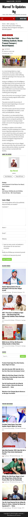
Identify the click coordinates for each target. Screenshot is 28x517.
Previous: (13, 184)
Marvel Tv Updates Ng (14, 9)
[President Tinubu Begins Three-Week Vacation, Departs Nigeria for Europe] (14, 414)
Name (4, 227)
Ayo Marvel (7, 49)
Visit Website (8, 176)
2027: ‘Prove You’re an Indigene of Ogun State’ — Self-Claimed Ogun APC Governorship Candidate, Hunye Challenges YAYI (13, 315)
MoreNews (10, 515)
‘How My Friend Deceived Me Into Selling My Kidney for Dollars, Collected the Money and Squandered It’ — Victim (12, 385)
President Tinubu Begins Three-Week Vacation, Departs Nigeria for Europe (13, 364)
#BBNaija (6, 472)
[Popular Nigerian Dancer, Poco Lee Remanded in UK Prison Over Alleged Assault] (14, 277)
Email (4, 233)
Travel (5, 420)
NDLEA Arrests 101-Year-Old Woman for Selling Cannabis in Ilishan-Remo (12, 343)
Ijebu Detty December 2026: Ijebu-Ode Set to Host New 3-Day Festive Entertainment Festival (13, 370)
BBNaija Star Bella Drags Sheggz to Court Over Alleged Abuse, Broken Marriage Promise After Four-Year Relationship (13, 377)
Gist (10, 472)
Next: (12, 191)
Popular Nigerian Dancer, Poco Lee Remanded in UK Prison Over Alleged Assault (12, 288)
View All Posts (19, 176)
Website (4, 239)
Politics (5, 308)
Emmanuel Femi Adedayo (9, 320)
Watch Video (23, 19)
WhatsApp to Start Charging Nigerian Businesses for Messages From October (13, 392)
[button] (2, 18)
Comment (5, 207)
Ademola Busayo (7, 292)
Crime (4, 35)
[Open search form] (13, 18)
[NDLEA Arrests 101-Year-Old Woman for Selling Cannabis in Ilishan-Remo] (14, 332)
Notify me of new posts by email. (12, 255)
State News (9, 35)
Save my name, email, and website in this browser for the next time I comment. (13, 246)
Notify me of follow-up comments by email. (13, 252)
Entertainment (7, 446)
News (13, 446)
